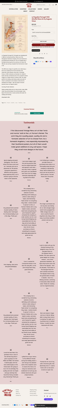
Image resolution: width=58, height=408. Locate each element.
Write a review (37, 113)
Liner (16, 102)
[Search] (49, 4)
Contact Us (18, 395)
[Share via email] (47, 53)
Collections (32, 9)
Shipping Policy (33, 389)
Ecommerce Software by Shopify (40, 407)
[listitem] (21, 1)
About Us (18, 393)
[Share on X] (42, 53)
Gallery (46, 9)
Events (40, 9)
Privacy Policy (33, 393)
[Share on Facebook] (39, 53)
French (8, 102)
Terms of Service (33, 395)
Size (33, 29)
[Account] (53, 4)
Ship (24, 102)
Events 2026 (25, 1)
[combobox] (43, 4)
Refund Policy (33, 391)
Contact (32, 11)
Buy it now (43, 44)
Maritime (20, 102)
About (25, 11)
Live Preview (36, 50)
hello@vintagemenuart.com (50, 393)
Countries (23, 9)
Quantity (34, 36)
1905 (5, 102)
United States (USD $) (7, 4)
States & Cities (13, 9)
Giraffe (12, 102)
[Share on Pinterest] (44, 53)
